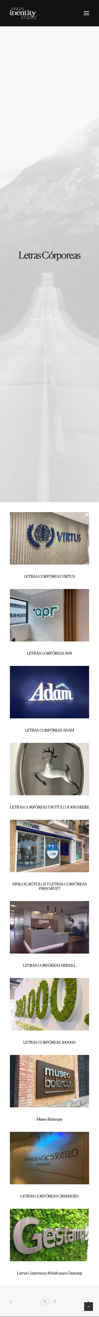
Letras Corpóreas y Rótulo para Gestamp (49, 1273)
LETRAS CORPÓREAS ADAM (49, 730)
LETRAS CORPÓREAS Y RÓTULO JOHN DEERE (49, 807)
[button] (86, 13)
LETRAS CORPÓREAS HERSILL (49, 966)
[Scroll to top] (88, 1306)
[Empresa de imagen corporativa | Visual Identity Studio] (23, 13)
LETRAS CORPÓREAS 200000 (49, 1042)
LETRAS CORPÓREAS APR (49, 653)
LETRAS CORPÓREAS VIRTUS (49, 577)
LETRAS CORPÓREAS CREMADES (49, 1196)
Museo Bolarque (49, 1119)
